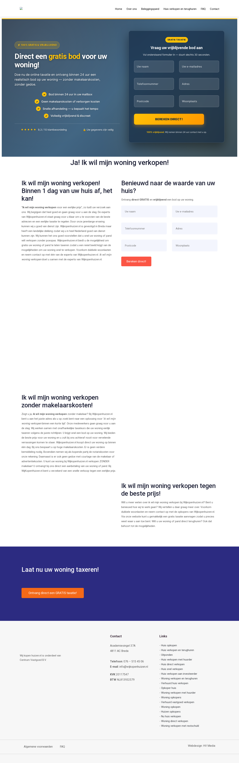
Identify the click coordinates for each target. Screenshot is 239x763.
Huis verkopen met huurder (176, 659)
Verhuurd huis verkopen (174, 683)
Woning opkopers (171, 697)
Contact (214, 9)
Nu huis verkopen (171, 716)
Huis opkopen (169, 645)
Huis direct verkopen (173, 664)
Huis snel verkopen (172, 669)
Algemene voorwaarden (38, 746)
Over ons (131, 9)
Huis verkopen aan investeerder (179, 673)
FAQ (203, 9)
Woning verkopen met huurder (178, 692)
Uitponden (167, 654)
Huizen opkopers (171, 711)
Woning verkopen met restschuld (180, 725)
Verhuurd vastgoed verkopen (177, 702)
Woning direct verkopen (174, 721)
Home (118, 9)
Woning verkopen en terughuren (179, 678)
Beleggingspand (150, 9)
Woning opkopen (170, 706)
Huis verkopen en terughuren (180, 9)
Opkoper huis (168, 688)
